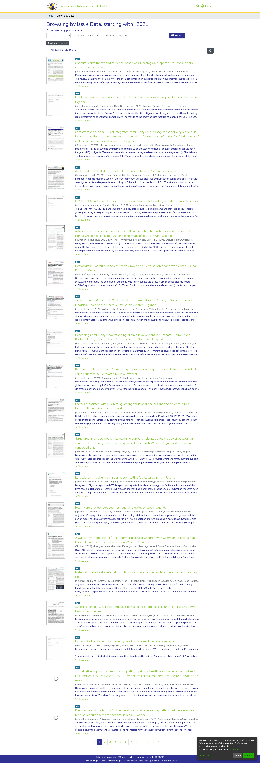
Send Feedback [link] (169, 760)
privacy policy (235, 749)
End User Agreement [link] (149, 760)
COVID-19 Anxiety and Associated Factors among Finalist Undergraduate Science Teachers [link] (136, 201)
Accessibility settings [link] (111, 760)
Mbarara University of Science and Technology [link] (120, 757)
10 (147, 742)
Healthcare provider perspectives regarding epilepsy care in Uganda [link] (121, 508)
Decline (237, 755)
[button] (52, 6)
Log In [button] (208, 6)
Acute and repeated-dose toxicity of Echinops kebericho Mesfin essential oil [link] (126, 171)
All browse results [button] (59, 43)
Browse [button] (178, 35)
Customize (204, 755)
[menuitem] (101, 6)
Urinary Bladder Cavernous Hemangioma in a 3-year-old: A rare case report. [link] (125, 641)
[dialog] (227, 748)
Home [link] (50, 15)
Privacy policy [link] (130, 760)
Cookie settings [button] (90, 760)
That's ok (248, 755)
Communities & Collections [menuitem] (75, 6)
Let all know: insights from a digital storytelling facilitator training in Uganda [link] (126, 478)
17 (159, 742)
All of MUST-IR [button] (100, 6)
